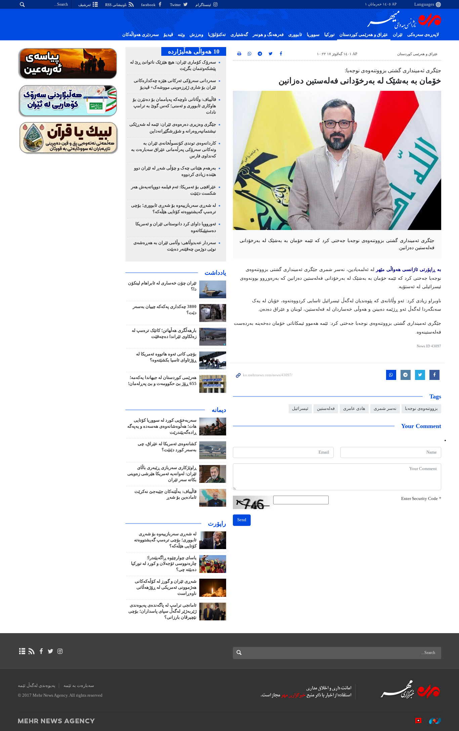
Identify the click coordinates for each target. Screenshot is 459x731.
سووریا (313, 34)
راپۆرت (217, 523)
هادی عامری (354, 408)
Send (241, 519)
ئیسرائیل (300, 408)
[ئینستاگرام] (60, 651)
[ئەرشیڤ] (22, 651)
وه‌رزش (196, 34)
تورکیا (329, 34)
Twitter (176, 5)
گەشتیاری (239, 34)
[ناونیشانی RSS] (31, 651)
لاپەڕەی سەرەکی (423, 34)
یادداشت (215, 272)
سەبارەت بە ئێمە (79, 685)
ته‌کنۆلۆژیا (217, 34)
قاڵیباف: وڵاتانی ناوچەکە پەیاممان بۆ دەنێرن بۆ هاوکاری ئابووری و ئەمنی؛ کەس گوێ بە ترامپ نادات (174, 106)
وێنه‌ (181, 34)
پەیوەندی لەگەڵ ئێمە (36, 685)
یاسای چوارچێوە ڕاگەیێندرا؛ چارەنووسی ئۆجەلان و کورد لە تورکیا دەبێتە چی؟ (164, 563)
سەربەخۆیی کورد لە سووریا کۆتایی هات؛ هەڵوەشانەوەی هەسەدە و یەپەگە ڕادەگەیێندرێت (162, 426)
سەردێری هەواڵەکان (140, 34)
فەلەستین (326, 408)
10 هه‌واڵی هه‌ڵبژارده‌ (193, 51)
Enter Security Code (421, 498)
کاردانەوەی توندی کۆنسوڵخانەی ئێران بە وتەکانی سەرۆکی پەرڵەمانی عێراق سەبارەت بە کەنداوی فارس (173, 149)
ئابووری (295, 34)
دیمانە (219, 410)
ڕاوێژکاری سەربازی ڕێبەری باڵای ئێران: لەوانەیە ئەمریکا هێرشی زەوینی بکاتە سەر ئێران (162, 473)
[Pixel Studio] (415, 721)
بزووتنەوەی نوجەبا (421, 408)
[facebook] (41, 651)
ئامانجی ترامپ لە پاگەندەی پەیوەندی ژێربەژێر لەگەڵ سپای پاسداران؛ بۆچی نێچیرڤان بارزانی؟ (162, 611)
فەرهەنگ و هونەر (268, 34)
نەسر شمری (385, 408)
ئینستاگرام (204, 5)
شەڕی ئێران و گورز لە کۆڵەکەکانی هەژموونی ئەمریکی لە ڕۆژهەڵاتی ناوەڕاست (166, 587)
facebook (149, 5)
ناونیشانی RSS (116, 5)
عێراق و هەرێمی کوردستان (363, 34)
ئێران (398, 34)
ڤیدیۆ (168, 34)
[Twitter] (50, 651)
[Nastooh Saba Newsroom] (431, 721)
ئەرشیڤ (85, 5)
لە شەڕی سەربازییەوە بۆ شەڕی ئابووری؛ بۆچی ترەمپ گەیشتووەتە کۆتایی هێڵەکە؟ (165, 540)
